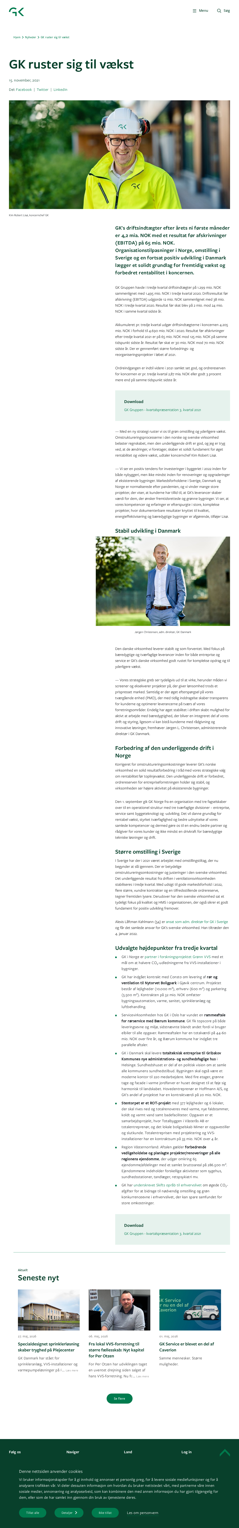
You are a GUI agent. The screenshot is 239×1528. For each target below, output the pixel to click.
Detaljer (67, 1512)
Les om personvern (143, 1512)
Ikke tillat (105, 1512)
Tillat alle (32, 1512)
